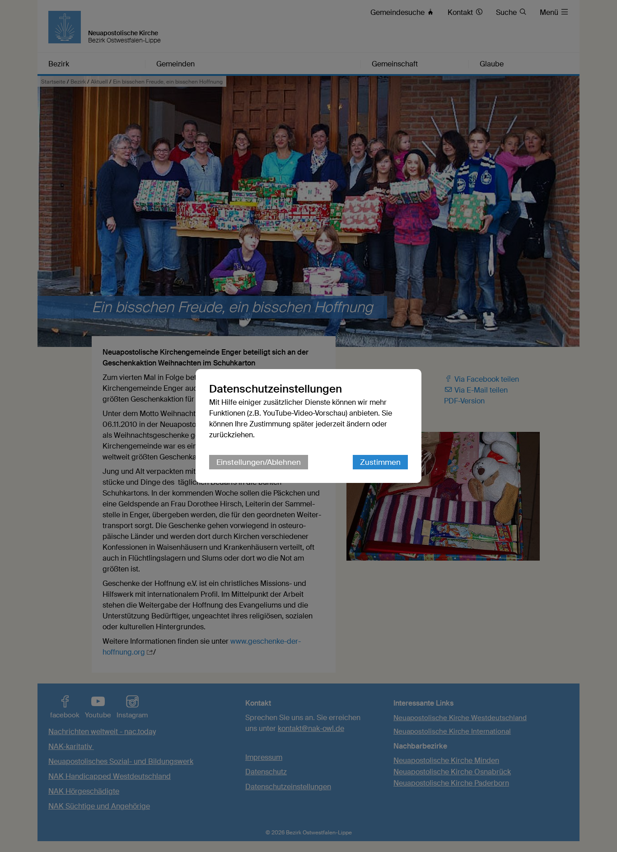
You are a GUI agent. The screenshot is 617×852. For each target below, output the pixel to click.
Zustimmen (380, 462)
